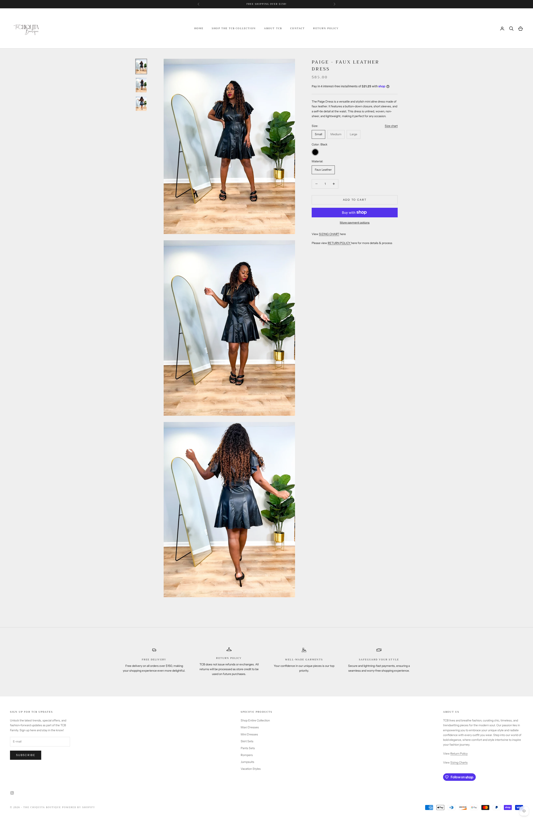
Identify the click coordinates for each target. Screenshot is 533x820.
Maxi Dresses (250, 727)
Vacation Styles (251, 769)
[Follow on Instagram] (12, 793)
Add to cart (355, 199)
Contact (297, 28)
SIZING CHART (329, 234)
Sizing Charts (459, 762)
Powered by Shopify (78, 807)
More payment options (355, 222)
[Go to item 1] (141, 66)
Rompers (247, 755)
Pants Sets (248, 748)
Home (199, 28)
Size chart (391, 126)
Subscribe (25, 755)
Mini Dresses (249, 734)
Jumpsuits (247, 762)
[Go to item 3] (141, 103)
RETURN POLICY (339, 243)
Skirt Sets (247, 741)
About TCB (273, 28)
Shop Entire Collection (255, 720)
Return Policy (326, 28)
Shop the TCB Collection (234, 28)
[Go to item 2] (141, 85)
